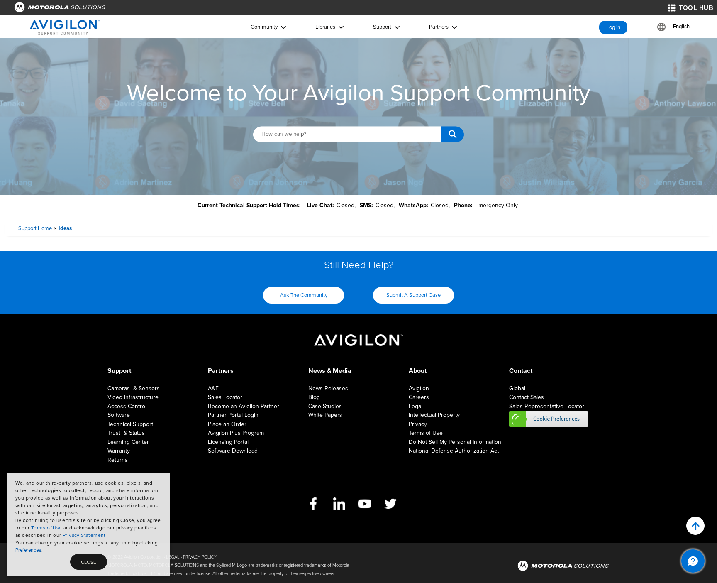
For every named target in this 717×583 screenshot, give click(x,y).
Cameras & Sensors (133, 388)
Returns (117, 459)
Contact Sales (526, 397)
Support (382, 27)
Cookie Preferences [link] (548, 419)
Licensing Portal (228, 442)
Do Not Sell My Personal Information (455, 442)
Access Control (126, 406)
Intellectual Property (434, 415)
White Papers (325, 415)
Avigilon (419, 388)
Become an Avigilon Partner (243, 406)
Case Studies (325, 406)
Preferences (28, 550)
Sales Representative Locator (546, 406)
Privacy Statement (84, 535)
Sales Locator (225, 397)
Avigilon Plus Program (236, 432)
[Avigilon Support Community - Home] (65, 27)
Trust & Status (126, 432)
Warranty (118, 450)
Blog (314, 397)
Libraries (325, 27)
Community (264, 27)
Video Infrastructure (133, 397)
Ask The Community (303, 295)
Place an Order (227, 424)
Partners (439, 27)
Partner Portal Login (233, 415)
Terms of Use (46, 528)
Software (118, 415)
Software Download (233, 450)
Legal (415, 406)
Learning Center (128, 442)
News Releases (328, 388)
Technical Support (130, 424)
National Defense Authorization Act (454, 450)
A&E (213, 388)
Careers (419, 397)
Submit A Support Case (413, 295)
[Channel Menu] (693, 561)
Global (517, 388)
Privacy (418, 424)
